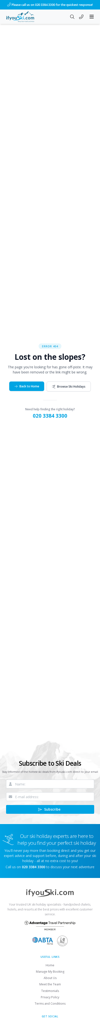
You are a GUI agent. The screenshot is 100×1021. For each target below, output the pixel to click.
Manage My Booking (50, 971)
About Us (50, 978)
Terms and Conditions (50, 1003)
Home (50, 965)
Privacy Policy (50, 997)
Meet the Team (50, 984)
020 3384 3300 (50, 415)
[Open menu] (91, 16)
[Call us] (81, 17)
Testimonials (50, 991)
